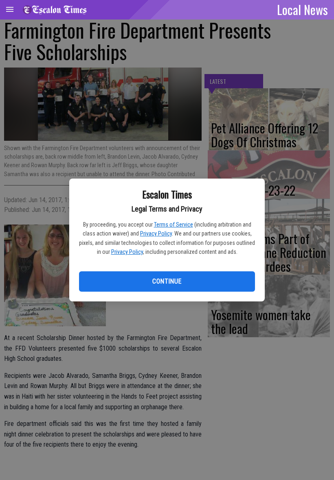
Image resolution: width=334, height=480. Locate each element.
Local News (302, 9)
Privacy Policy (156, 233)
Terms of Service (173, 224)
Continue (166, 281)
